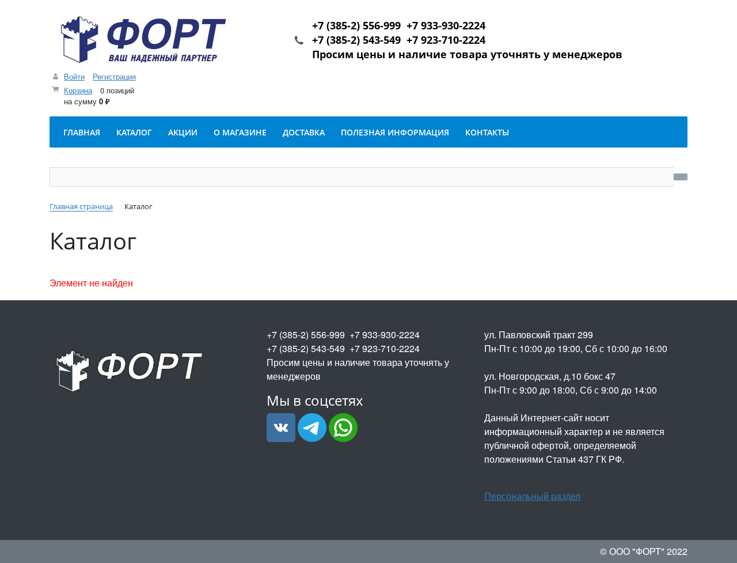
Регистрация (114, 76)
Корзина (78, 90)
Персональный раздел (532, 495)
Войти (74, 76)
